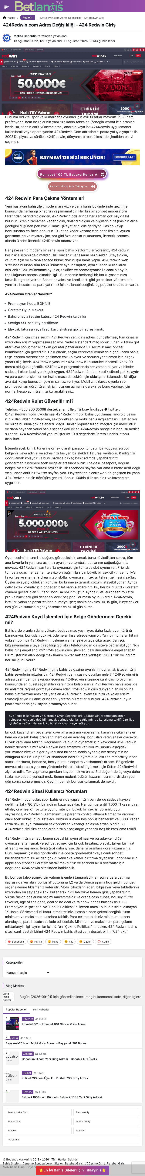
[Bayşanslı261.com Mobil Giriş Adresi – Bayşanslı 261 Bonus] (72, 1040)
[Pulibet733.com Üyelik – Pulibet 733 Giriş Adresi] (72, 1077)
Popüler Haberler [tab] (16, 1009)
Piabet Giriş (14, 1121)
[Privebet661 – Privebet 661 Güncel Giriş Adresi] (72, 1023)
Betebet (12, 1130)
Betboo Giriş (82, 1112)
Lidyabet (80, 1130)
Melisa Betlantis (25, 36)
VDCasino (13, 1139)
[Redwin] (72, 157)
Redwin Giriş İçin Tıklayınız (69, 186)
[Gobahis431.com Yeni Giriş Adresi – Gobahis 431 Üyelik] (72, 1058)
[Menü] (6, 7)
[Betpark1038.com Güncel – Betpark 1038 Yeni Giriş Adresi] (72, 1095)
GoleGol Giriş (83, 1121)
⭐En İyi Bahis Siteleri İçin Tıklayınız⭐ (72, 1170)
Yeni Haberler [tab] (41, 1009)
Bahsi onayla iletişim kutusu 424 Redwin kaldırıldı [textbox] (47, 316)
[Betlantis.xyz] (38, 7)
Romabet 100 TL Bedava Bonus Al (69, 174)
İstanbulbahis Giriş (18, 1112)
